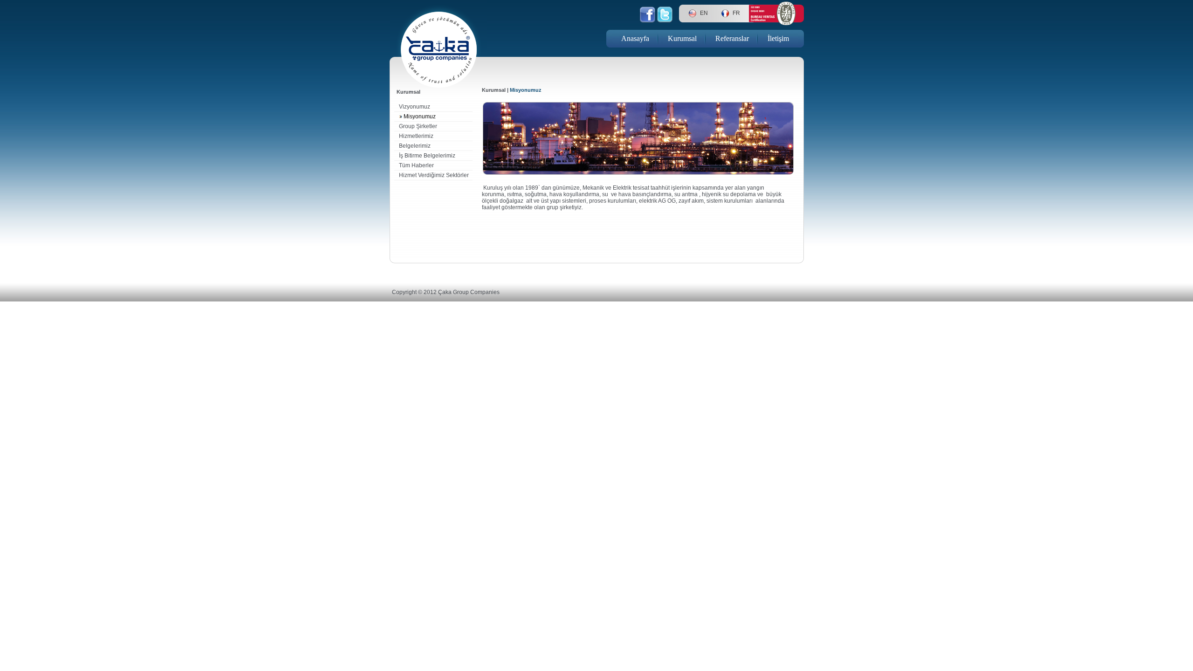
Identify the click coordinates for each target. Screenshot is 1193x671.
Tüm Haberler (416, 165)
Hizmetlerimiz (416, 136)
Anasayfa (635, 38)
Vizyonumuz (414, 106)
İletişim (778, 38)
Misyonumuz (420, 116)
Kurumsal (682, 38)
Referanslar (732, 38)
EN (704, 13)
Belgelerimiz (415, 146)
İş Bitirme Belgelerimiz (427, 155)
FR (736, 13)
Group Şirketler (418, 126)
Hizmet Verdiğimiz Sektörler (434, 175)
